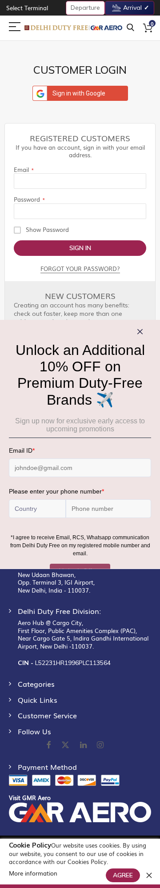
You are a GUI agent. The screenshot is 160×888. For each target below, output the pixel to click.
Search (130, 28)
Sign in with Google (78, 93)
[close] (149, 875)
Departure (85, 8)
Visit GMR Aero (30, 797)
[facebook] (48, 745)
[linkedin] (84, 745)
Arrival (132, 8)
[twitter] (65, 745)
